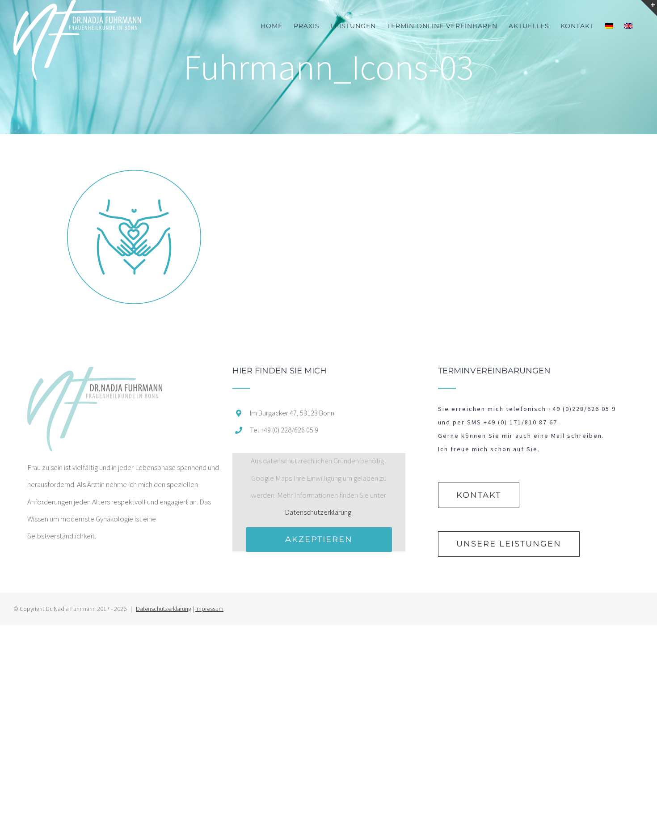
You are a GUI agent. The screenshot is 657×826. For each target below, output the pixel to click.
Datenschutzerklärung (318, 512)
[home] (94, 375)
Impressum (209, 609)
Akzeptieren (319, 539)
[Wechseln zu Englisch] (628, 25)
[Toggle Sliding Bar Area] (649, 8)
